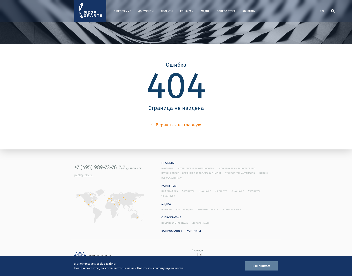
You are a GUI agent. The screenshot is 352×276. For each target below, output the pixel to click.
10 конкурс (168, 196)
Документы (146, 11)
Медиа (205, 11)
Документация (201, 223)
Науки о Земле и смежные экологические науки (191, 173)
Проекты (167, 11)
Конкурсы (187, 11)
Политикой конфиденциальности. (160, 268)
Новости (166, 209)
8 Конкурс (238, 191)
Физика (263, 173)
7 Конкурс (221, 191)
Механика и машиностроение (237, 168)
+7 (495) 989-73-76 (95, 167)
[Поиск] (332, 11)
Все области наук (171, 177)
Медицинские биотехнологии (196, 168)
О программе (122, 11)
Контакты (248, 11)
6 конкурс (205, 191)
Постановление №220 (174, 223)
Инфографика (169, 191)
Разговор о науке (207, 209)
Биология (167, 168)
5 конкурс (188, 191)
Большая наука (232, 209)
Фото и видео (184, 209)
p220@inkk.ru (83, 175)
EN (322, 10)
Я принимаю (261, 265)
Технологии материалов (240, 173)
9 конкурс (254, 191)
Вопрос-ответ (226, 11)
